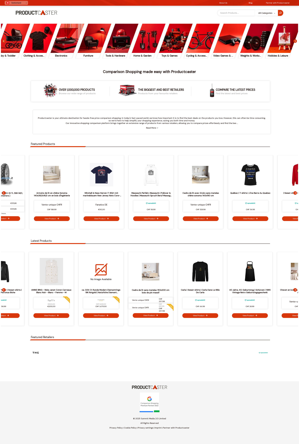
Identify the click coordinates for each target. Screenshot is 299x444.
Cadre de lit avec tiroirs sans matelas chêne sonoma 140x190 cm (163, 194)
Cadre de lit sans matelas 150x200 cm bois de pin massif (111, 291)
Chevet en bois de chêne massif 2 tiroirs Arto (260, 291)
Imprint (158, 427)
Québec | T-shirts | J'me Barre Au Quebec (213, 193)
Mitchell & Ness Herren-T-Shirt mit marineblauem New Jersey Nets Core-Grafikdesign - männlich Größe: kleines (63, 195)
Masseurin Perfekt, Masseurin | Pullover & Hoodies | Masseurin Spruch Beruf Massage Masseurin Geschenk (113, 195)
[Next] (295, 41)
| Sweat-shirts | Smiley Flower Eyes (262, 193)
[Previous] (4, 41)
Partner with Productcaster (176, 427)
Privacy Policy (116, 427)
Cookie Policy (130, 427)
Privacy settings (145, 427)
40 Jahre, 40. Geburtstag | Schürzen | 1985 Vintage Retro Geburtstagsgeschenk (211, 291)
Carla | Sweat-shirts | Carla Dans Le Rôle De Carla (161, 291)
